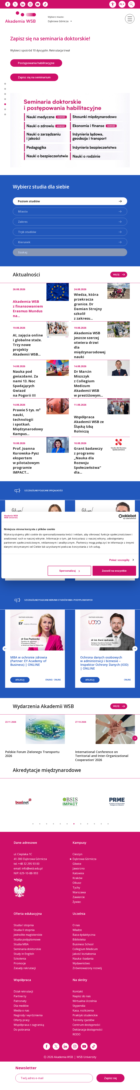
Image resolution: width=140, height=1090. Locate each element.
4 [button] (5, 93)
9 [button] (87, 812)
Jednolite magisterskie (28, 924)
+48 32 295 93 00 (28, 852)
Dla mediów (21, 995)
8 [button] (80, 812)
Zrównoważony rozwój (87, 957)
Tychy (76, 876)
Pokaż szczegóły (119, 559)
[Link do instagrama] (30, 4)
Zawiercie (79, 886)
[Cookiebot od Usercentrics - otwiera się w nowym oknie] (121, 516)
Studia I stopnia (24, 914)
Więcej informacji (29, 63)
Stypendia (79, 995)
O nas (76, 914)
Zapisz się (110, 1067)
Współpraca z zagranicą (29, 1014)
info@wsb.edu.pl (32, 857)
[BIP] (18, 869)
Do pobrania (22, 1018)
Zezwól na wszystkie (114, 570)
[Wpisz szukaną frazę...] (131, 4)
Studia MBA (21, 933)
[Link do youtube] (37, 4)
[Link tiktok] (93, 1035)
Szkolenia (20, 947)
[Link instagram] (74, 1035)
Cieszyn (77, 843)
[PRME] (70, 791)
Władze (77, 919)
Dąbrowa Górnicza (84, 848)
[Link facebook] (46, 1035)
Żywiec (77, 891)
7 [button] (5, 109)
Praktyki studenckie (85, 1004)
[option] (70, 91)
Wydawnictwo (81, 952)
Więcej (116, 263)
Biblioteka (79, 928)
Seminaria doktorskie (27, 938)
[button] (112, 4)
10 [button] (94, 812)
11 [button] (101, 812)
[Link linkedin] (65, 1035)
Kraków (77, 867)
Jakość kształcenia (84, 943)
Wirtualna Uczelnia (85, 990)
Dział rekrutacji (23, 980)
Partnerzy (20, 985)
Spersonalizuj (67, 570)
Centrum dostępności (86, 1014)
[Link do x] (15, 4)
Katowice (78, 862)
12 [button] (108, 812)
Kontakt (78, 980)
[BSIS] (23, 791)
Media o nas (21, 999)
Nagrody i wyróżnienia (28, 1004)
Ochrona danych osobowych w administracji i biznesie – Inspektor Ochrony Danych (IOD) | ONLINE (104, 651)
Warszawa (79, 881)
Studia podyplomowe (27, 928)
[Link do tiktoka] (45, 4)
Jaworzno (79, 857)
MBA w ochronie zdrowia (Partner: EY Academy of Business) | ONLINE (28, 650)
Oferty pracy (22, 1009)
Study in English (24, 943)
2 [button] (5, 83)
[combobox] (122, 4)
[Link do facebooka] (7, 4)
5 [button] (5, 98)
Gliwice (77, 852)
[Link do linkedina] (22, 4)
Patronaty (20, 990)
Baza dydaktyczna (84, 924)
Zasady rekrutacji (25, 957)
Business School (83, 933)
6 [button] (5, 104)
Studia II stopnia (24, 919)
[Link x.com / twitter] (56, 1035)
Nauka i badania (83, 947)
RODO (76, 1023)
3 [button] (5, 88)
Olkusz (77, 872)
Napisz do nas (82, 985)
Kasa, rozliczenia (83, 999)
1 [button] (5, 78)
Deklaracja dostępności (87, 1018)
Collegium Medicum (85, 938)
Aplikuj (19, 668)
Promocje (20, 952)
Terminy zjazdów (83, 1009)
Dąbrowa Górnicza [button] (58, 21)
